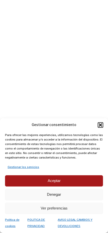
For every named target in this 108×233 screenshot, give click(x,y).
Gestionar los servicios (23, 167)
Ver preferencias (54, 208)
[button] (100, 125)
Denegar (54, 194)
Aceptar (54, 180)
